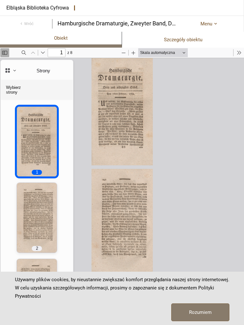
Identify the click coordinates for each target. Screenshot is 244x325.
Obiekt (61, 38)
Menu (206, 24)
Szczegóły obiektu (183, 40)
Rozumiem (200, 312)
